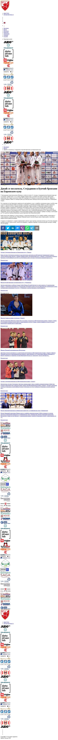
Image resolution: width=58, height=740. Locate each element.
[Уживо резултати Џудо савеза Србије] (30, 88)
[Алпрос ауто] (5, 506)
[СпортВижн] (5, 504)
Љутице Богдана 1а (9, 14)
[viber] (22, 228)
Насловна (6, 28)
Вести (5, 29)
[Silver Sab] (5, 478)
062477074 (6, 13)
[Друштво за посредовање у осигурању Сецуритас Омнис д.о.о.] (5, 500)
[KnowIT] (5, 484)
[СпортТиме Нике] (30, 63)
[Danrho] (5, 460)
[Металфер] (5, 430)
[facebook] (3, 228)
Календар (6, 32)
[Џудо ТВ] (30, 42)
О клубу (6, 36)
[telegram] (32, 228)
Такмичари (6, 33)
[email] (36, 228)
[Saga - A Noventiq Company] (5, 490)
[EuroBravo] (30, 66)
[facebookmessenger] (17, 228)
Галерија (6, 35)
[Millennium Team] (30, 46)
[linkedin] (12, 228)
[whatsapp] (27, 228)
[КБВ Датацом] (30, 78)
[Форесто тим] (5, 428)
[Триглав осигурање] (30, 60)
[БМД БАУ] (5, 426)
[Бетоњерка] (5, 423)
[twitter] (7, 228)
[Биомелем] (5, 487)
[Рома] (5, 433)
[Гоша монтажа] (5, 437)
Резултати (6, 31)
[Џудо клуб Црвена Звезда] (5, 10)
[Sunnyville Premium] (30, 74)
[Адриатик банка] (30, 70)
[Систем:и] (30, 72)
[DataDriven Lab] (30, 54)
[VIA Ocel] (30, 83)
